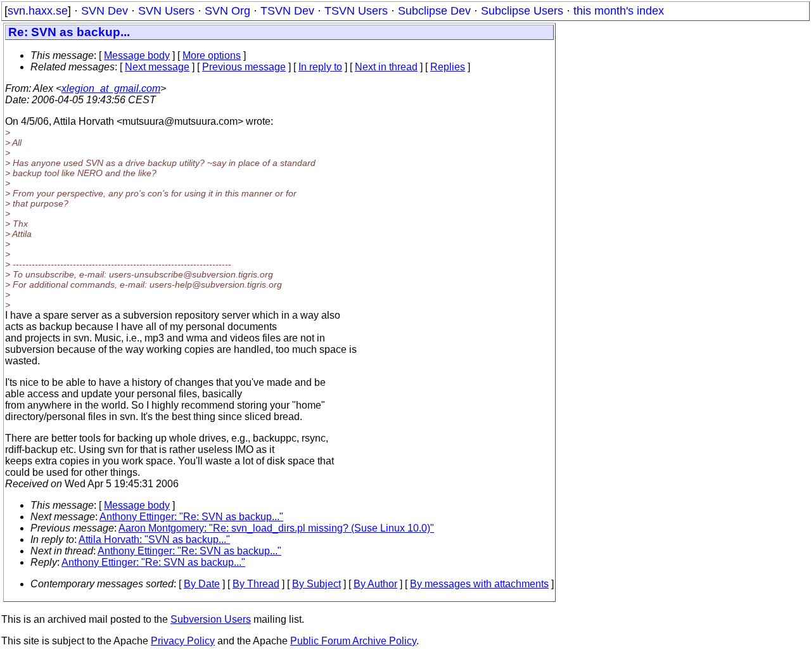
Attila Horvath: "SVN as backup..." (154, 539)
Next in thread (386, 66)
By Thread (256, 583)
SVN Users (166, 10)
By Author (375, 583)
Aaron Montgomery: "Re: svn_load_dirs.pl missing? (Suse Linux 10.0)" (276, 528)
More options (211, 55)
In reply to (320, 66)
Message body (137, 55)
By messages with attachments (479, 583)
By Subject (316, 583)
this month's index (618, 10)
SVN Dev (104, 10)
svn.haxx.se (38, 10)
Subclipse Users (522, 10)
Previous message (244, 66)
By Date (202, 583)
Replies (447, 66)
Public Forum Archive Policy (353, 640)
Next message (157, 66)
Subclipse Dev (434, 10)
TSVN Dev (287, 10)
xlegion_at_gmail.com (110, 88)
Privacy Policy (183, 640)
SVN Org (227, 10)
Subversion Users (210, 619)
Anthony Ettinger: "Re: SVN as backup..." (191, 516)
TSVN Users (356, 10)
